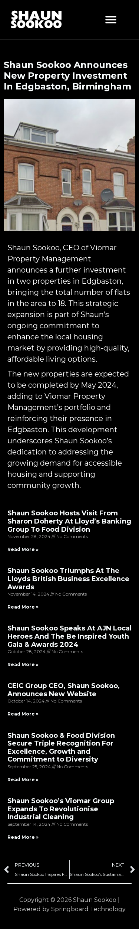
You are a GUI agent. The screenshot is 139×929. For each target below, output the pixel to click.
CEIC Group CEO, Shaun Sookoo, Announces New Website (63, 690)
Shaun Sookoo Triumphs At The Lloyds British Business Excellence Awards (68, 579)
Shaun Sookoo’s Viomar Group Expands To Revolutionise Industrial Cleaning (60, 809)
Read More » (23, 549)
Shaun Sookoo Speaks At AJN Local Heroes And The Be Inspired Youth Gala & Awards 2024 (69, 636)
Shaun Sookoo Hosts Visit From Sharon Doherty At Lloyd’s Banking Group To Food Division (69, 521)
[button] (111, 20)
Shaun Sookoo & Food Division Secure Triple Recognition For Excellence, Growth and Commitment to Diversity (61, 747)
